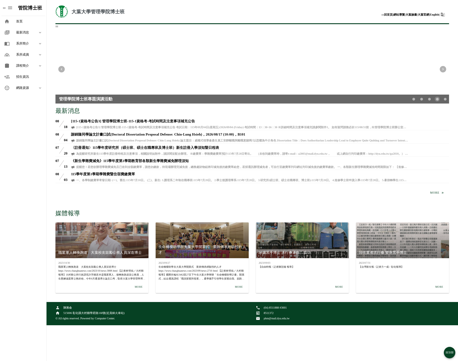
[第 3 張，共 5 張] (429, 99)
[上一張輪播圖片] (61, 69)
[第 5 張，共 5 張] (445, 99)
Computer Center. (105, 318)
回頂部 (450, 352)
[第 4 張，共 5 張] (437, 99)
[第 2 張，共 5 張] (421, 99)
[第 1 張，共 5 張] (413, 99)
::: (382, 14)
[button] (443, 14)
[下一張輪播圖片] (443, 69)
